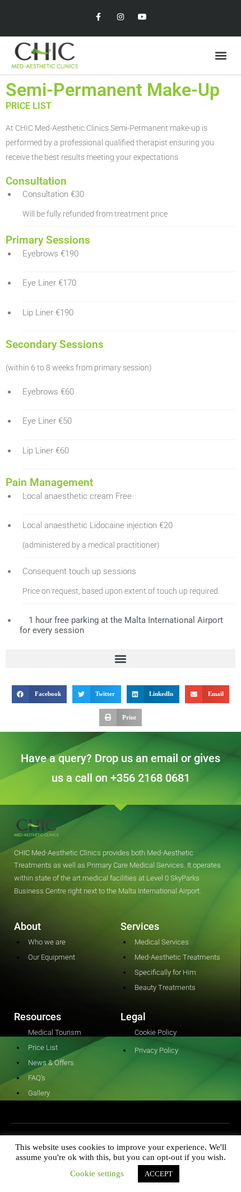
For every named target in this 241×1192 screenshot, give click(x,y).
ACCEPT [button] (159, 1174)
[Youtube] (143, 17)
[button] (220, 56)
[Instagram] (120, 17)
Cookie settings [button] (97, 1173)
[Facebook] (98, 17)
